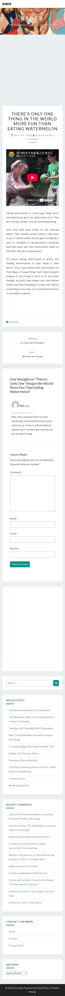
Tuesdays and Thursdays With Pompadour (31, 728)
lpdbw (12, 866)
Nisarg (32, 991)
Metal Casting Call (19, 785)
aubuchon (42, 135)
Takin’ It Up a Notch (31, 902)
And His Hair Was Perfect (36, 836)
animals (14, 321)
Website (14, 548)
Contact (13, 938)
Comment (16, 472)
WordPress (44, 988)
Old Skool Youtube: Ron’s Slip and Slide (29, 710)
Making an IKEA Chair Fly (34, 873)
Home (12, 931)
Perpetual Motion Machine (23, 760)
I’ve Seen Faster (17, 778)
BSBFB (6, 4)
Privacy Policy (16, 945)
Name (14, 518)
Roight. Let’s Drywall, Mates (24, 753)
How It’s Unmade (28, 866)
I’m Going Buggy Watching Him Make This (31, 746)
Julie (11, 814)
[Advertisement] (32, 72)
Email (14, 533)
